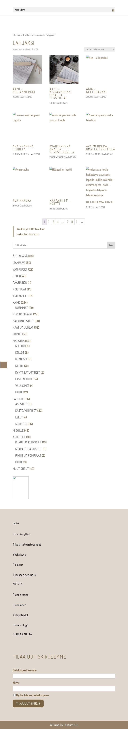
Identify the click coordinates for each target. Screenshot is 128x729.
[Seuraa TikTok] (27, 645)
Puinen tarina (20, 594)
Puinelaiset (19, 605)
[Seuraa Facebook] (13, 645)
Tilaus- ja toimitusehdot (27, 544)
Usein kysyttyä (21, 534)
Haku (110, 245)
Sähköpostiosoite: (25, 670)
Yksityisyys (19, 554)
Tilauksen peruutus (24, 575)
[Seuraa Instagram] (20, 645)
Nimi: (16, 682)
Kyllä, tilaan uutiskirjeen (32, 695)
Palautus (18, 565)
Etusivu (16, 35)
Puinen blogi (20, 625)
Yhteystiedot (20, 615)
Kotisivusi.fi (71, 725)
